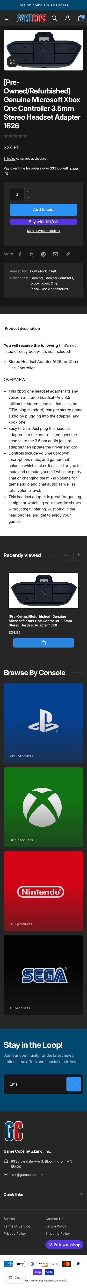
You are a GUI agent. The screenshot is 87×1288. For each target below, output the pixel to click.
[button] (6, 18)
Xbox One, (49, 283)
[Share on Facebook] (20, 254)
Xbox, (36, 283)
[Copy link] (67, 254)
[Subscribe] (73, 1084)
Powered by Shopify (55, 1280)
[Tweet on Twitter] (31, 254)
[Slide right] (78, 555)
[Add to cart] (43, 643)
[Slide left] (66, 555)
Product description (22, 328)
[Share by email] (55, 254)
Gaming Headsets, (59, 278)
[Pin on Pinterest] (43, 254)
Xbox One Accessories (49, 289)
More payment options (43, 230)
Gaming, (37, 278)
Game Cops (36, 1280)
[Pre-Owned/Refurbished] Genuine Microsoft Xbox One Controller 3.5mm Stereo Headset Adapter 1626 (40, 620)
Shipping (9, 158)
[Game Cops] (14, 1140)
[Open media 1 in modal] (43, 50)
